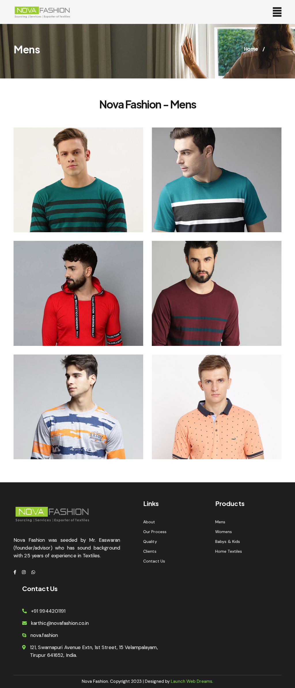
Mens (220, 521)
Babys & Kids (227, 541)
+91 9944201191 (48, 611)
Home (251, 49)
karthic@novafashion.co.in (60, 623)
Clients (149, 551)
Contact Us (154, 561)
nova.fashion (44, 635)
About (149, 521)
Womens (223, 531)
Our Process (155, 531)
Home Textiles (228, 551)
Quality (150, 541)
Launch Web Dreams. (191, 681)
